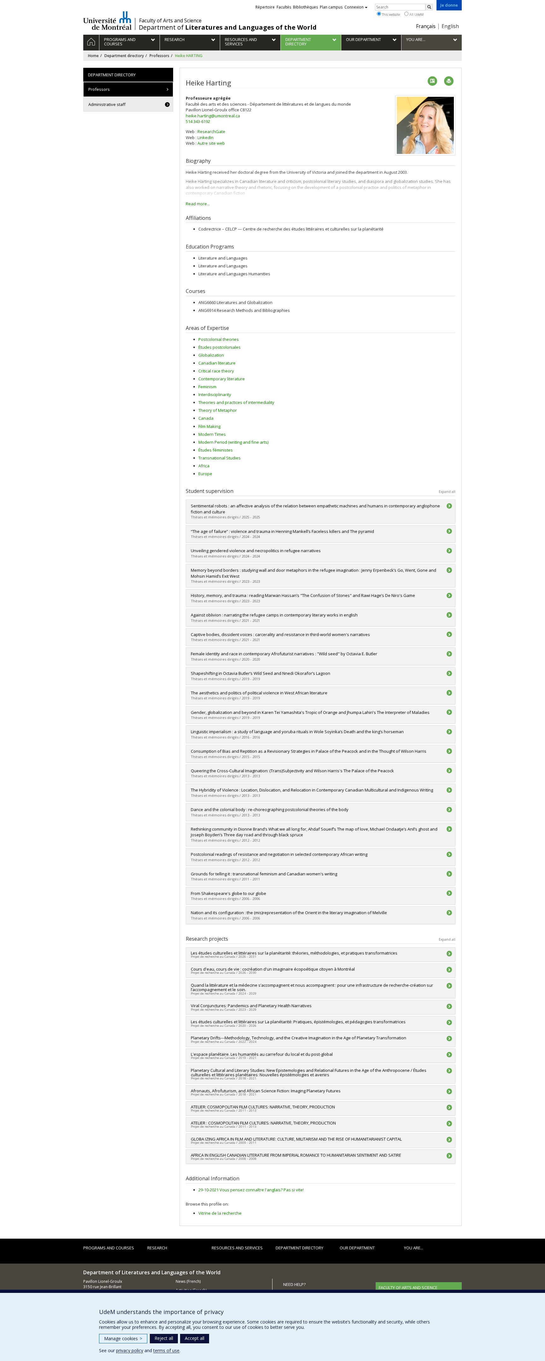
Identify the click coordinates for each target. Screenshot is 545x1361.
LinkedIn (205, 137)
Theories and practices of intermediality (236, 402)
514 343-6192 (198, 121)
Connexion (354, 7)
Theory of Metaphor (217, 410)
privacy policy (129, 1350)
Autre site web (211, 143)
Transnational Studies (219, 458)
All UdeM (416, 14)
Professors (159, 55)
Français (426, 26)
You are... (413, 1248)
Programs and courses (108, 1248)
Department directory (124, 55)
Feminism (207, 386)
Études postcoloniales (219, 347)
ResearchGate (211, 131)
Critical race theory (216, 371)
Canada (206, 418)
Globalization (211, 355)
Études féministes (215, 450)
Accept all (194, 1338)
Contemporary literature (221, 379)
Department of (228, 27)
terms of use (166, 1350)
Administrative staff (107, 104)
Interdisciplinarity (214, 394)
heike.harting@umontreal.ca (213, 116)
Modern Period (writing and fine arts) (233, 442)
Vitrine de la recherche (220, 1213)
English (450, 26)
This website (390, 14)
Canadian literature (217, 363)
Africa (203, 466)
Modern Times (212, 434)
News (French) (188, 1281)
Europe (205, 473)
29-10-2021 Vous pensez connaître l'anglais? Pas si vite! (251, 1190)
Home (93, 55)
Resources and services (237, 1248)
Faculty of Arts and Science (170, 20)
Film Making (209, 426)
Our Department (357, 1248)
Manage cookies (123, 1338)
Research (157, 1248)
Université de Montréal (107, 20)
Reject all (164, 1338)
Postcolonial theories (218, 339)
